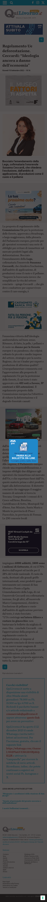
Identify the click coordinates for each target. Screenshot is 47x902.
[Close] (38, 439)
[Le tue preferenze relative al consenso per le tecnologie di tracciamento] (42, 897)
